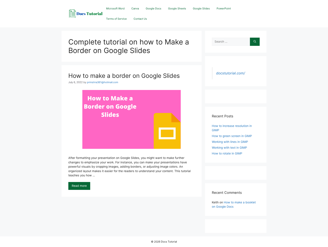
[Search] (255, 42)
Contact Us (140, 18)
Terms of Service (116, 18)
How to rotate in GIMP (227, 153)
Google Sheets (177, 8)
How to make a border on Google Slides (124, 75)
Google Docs (153, 8)
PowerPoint (224, 8)
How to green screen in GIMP (232, 136)
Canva (135, 8)
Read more (79, 185)
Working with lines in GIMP (230, 142)
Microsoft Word (115, 8)
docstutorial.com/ (230, 73)
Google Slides (201, 8)
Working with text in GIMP (229, 147)
